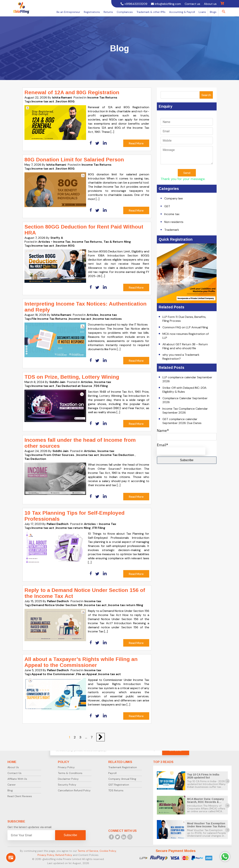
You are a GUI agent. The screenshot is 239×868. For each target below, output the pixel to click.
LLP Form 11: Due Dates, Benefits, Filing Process (184, 319)
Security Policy (67, 784)
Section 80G (65, 101)
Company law (173, 198)
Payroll (112, 773)
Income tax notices (107, 319)
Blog (10, 790)
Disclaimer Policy (68, 779)
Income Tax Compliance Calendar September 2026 (185, 411)
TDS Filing (101, 386)
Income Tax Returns (102, 97)
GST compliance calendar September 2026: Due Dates (181, 421)
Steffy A (56, 238)
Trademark (171, 230)
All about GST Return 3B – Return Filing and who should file (185, 346)
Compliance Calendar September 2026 (185, 400)
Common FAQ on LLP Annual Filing (185, 327)
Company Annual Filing (122, 779)
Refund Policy (63, 855)
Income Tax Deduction (117, 455)
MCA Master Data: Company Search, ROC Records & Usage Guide (205, 801)
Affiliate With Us (17, 779)
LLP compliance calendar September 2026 (187, 379)
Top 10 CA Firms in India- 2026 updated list (203, 776)
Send (186, 173)
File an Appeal (86, 674)
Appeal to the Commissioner (53, 674)
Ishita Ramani (62, 97)
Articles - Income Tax (54, 242)
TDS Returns (115, 790)
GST (167, 206)
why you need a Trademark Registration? (180, 357)
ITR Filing (98, 528)
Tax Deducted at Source (74, 386)
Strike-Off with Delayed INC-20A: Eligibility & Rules (184, 390)
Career (11, 784)
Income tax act (43, 101)
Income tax (108, 315)
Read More (136, 143)
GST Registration (118, 784)
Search (206, 95)
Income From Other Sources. (53, 455)
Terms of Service (88, 851)
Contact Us (14, 773)
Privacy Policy (66, 767)
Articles (92, 315)
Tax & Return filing (117, 242)
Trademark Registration (122, 767)
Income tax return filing (73, 528)
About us (210, 4)
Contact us (192, 4)
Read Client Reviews (19, 796)
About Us (13, 767)
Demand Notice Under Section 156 (57, 605)
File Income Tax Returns (49, 319)
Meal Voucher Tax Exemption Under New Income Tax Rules (206, 825)
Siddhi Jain (57, 382)
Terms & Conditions (70, 773)
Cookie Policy (108, 851)
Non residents (173, 222)
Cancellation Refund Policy (74, 790)
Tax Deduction (35, 459)
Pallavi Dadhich (58, 524)
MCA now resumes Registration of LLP (185, 336)
